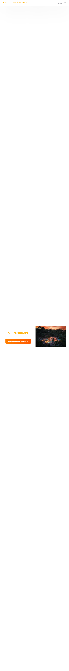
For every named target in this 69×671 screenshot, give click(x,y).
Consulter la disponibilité (18, 341)
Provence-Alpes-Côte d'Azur (15, 3)
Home (60, 3)
